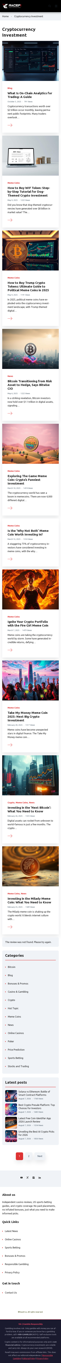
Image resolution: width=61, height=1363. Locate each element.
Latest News (11, 1231)
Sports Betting (15, 1058)
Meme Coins (14, 183)
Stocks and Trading (18, 1066)
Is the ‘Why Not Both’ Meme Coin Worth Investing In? (28, 532)
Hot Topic (13, 1008)
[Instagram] (33, 1177)
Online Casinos (16, 1033)
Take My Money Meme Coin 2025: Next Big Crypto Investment (28, 716)
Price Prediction (16, 1049)
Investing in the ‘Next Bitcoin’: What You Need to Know (29, 809)
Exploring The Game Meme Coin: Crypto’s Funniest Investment (27, 479)
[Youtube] (21, 1177)
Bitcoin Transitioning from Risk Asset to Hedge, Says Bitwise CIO (30, 384)
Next (39, 1156)
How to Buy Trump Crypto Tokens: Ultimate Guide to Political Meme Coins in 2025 (28, 286)
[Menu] (56, 6)
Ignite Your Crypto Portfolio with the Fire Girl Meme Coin (28, 623)
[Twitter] (27, 1177)
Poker (11, 1041)
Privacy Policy (12, 1272)
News (10, 376)
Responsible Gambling (17, 1264)
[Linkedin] (39, 1177)
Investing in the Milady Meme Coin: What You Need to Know (29, 900)
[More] (10, 124)
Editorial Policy (29, 1358)
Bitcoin (11, 967)
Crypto (11, 802)
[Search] (49, 6)
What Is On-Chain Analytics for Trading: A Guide (30, 95)
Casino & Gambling (18, 991)
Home (5, 16)
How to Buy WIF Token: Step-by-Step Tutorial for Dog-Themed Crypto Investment (29, 191)
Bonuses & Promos (18, 983)
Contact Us (11, 1292)
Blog (10, 88)
